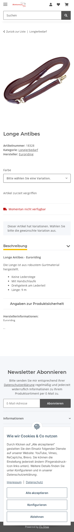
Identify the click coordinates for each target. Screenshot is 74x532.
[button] (50, 4)
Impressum (14, 482)
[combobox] (37, 178)
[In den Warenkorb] (6, 44)
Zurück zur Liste (15, 31)
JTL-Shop (44, 527)
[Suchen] (66, 15)
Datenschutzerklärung (19, 385)
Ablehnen (37, 516)
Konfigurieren (37, 504)
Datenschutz (34, 482)
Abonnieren (55, 403)
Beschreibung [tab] (15, 246)
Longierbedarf (28, 150)
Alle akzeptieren (37, 493)
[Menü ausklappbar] (5, 2)
